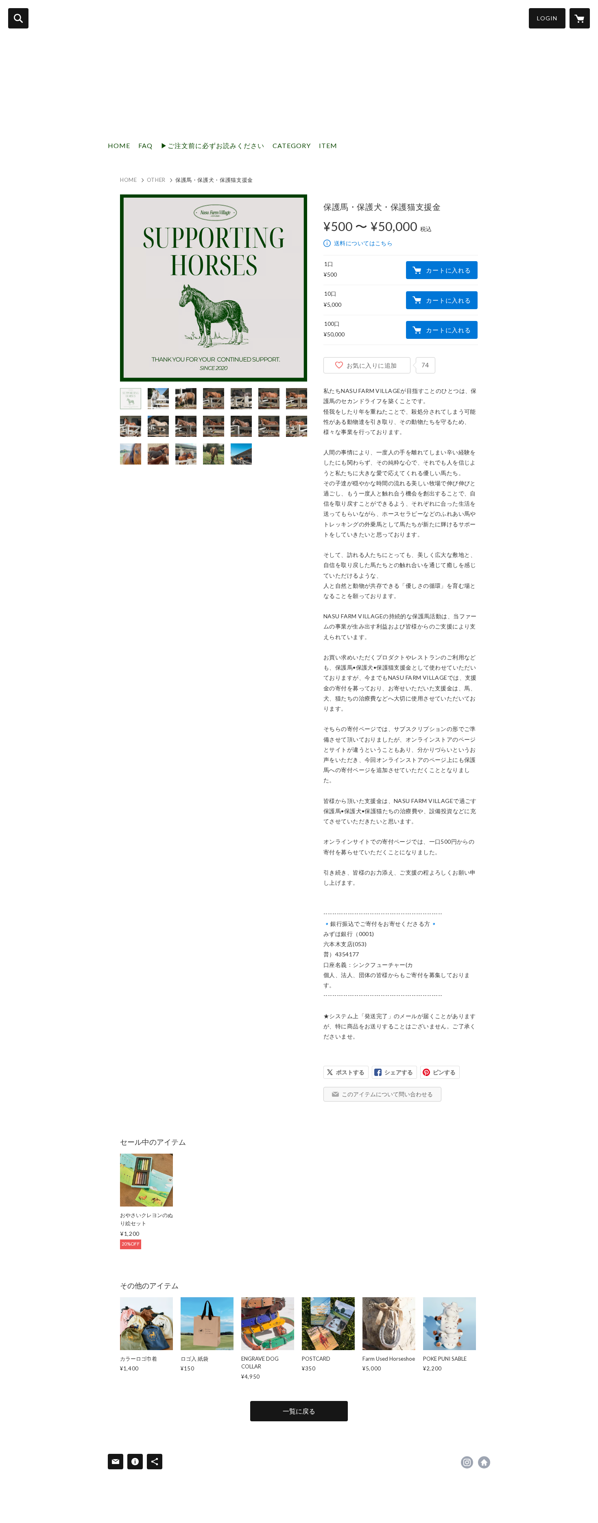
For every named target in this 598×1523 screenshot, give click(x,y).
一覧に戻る (299, 1411)
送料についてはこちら (363, 243)
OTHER (156, 180)
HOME (119, 145)
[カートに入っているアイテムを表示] (580, 18)
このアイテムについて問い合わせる (387, 1094)
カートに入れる (448, 270)
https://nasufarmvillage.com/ (484, 1462)
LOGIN (547, 18)
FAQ (145, 145)
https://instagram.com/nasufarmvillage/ (467, 1462)
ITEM (328, 145)
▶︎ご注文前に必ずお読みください (212, 145)
